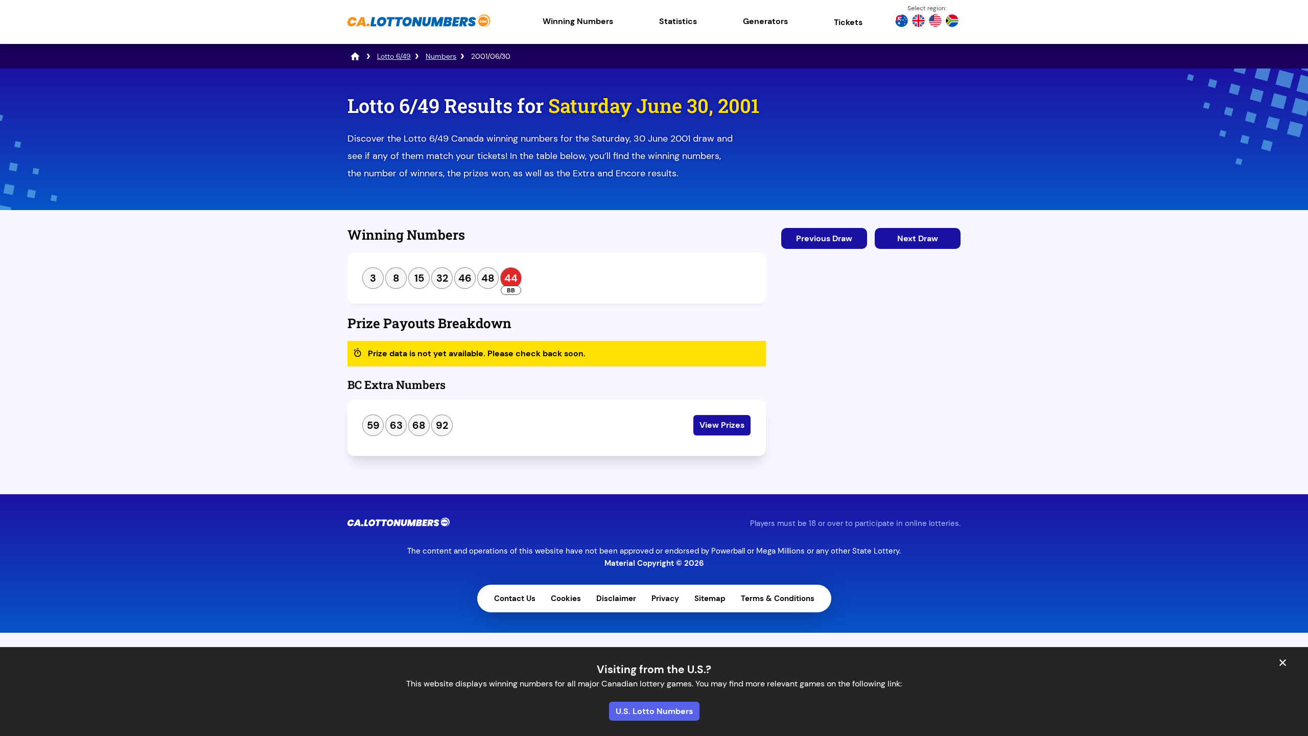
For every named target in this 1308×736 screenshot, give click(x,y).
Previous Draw (824, 238)
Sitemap (710, 598)
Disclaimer (616, 598)
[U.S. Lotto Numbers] (935, 22)
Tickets (848, 22)
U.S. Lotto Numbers (654, 711)
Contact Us (514, 598)
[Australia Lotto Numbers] (901, 22)
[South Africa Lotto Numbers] (952, 22)
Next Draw (917, 238)
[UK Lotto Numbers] (918, 22)
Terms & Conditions (777, 598)
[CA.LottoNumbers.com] (419, 27)
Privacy (665, 598)
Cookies (566, 598)
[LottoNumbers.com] (355, 56)
